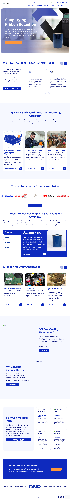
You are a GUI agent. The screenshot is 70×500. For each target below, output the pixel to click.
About (45, 486)
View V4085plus (27, 254)
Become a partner (57, 486)
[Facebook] (58, 497)
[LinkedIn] (63, 497)
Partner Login (61, 2)
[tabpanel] (44, 243)
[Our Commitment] (35, 151)
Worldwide (53, 2)
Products (30, 5)
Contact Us (39, 2)
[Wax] (37, 81)
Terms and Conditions (30, 497)
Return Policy (45, 497)
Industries (38, 5)
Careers (50, 486)
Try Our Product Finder (12, 88)
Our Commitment (31, 168)
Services (11, 486)
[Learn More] (57, 151)
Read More (10, 41)
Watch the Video (21, 41)
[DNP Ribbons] (15, 4)
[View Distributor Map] (13, 151)
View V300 (44, 350)
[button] (33, 5)
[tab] (12, 232)
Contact (65, 486)
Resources (60, 5)
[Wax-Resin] (58, 81)
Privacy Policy (39, 497)
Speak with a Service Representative (19, 440)
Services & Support (48, 5)
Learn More (51, 168)
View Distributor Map (10, 168)
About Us (33, 2)
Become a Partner (46, 2)
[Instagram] (61, 497)
